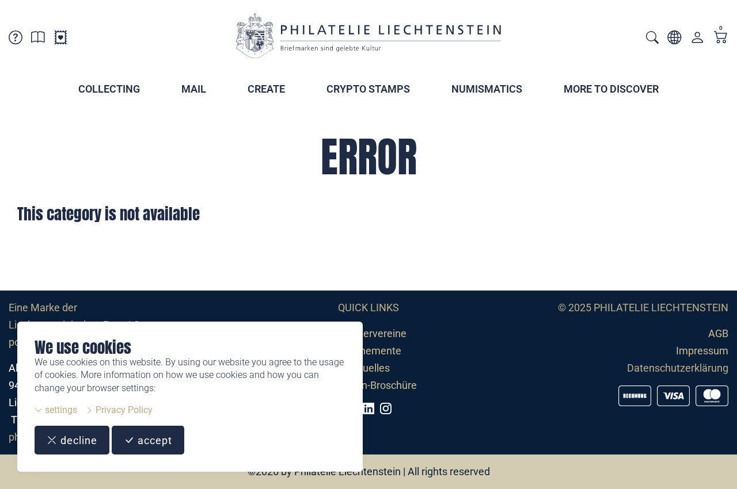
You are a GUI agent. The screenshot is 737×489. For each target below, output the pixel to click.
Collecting (109, 89)
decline (77, 440)
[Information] (38, 39)
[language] (674, 39)
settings (60, 409)
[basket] (721, 38)
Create (266, 89)
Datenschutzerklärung (677, 368)
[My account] (697, 40)
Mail (193, 89)
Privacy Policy (123, 409)
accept (153, 440)
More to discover (611, 89)
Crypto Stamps (368, 89)
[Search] (652, 38)
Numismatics (486, 89)
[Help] (15, 39)
